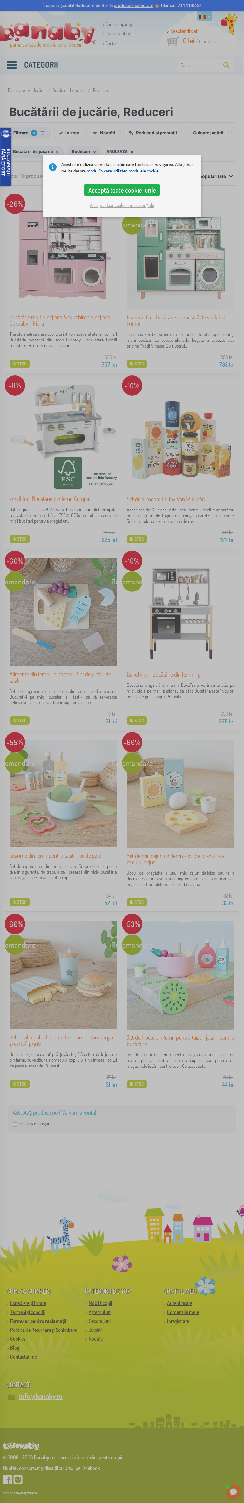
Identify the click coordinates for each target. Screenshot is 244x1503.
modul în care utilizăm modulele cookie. (123, 171)
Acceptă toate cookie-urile (122, 190)
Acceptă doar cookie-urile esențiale (122, 205)
